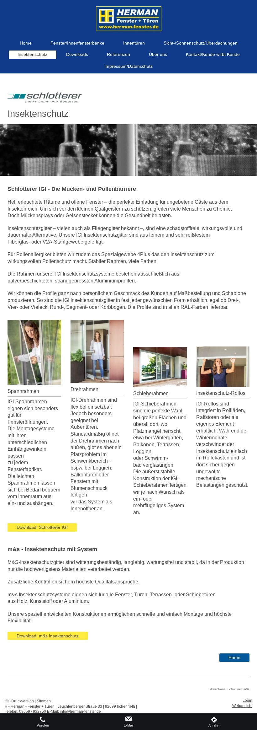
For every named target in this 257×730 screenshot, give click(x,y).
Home (234, 657)
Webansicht (242, 706)
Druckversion (22, 701)
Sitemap (44, 701)
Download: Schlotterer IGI (42, 527)
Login (247, 700)
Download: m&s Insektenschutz (48, 635)
